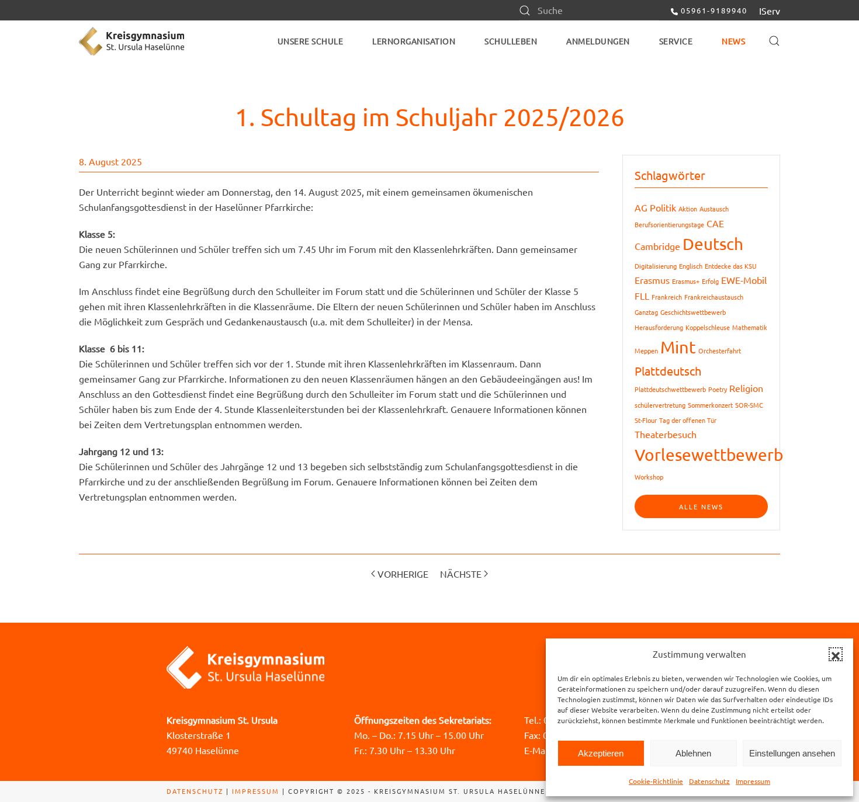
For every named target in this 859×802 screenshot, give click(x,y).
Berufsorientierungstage (669, 224)
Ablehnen (693, 753)
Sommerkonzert (710, 404)
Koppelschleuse (707, 327)
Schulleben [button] (510, 41)
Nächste (461, 573)
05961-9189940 (714, 10)
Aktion (687, 208)
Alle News (701, 506)
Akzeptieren (601, 753)
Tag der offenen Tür (687, 420)
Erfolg (710, 281)
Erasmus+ (685, 281)
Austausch (714, 208)
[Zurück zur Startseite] (131, 40)
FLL (642, 295)
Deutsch (713, 244)
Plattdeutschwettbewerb (670, 389)
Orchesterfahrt (719, 350)
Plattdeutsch (668, 370)
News (733, 41)
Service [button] (676, 41)
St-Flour (646, 420)
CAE (715, 223)
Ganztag (646, 312)
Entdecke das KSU (731, 265)
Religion (746, 388)
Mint (678, 347)
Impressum (753, 781)
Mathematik (749, 327)
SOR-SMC (749, 404)
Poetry (717, 389)
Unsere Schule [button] (311, 41)
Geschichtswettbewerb (693, 312)
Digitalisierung (656, 265)
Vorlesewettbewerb (709, 454)
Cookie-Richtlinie (656, 781)
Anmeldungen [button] (598, 41)
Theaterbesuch (666, 434)
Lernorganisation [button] (413, 41)
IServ (769, 10)
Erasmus (652, 280)
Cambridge (657, 246)
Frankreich (667, 296)
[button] (835, 654)
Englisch (690, 265)
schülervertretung (660, 404)
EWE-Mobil (744, 280)
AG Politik (655, 207)
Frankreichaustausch (713, 296)
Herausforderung (659, 327)
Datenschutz (709, 781)
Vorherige (402, 573)
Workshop (649, 476)
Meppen (646, 350)
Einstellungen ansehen (792, 753)
